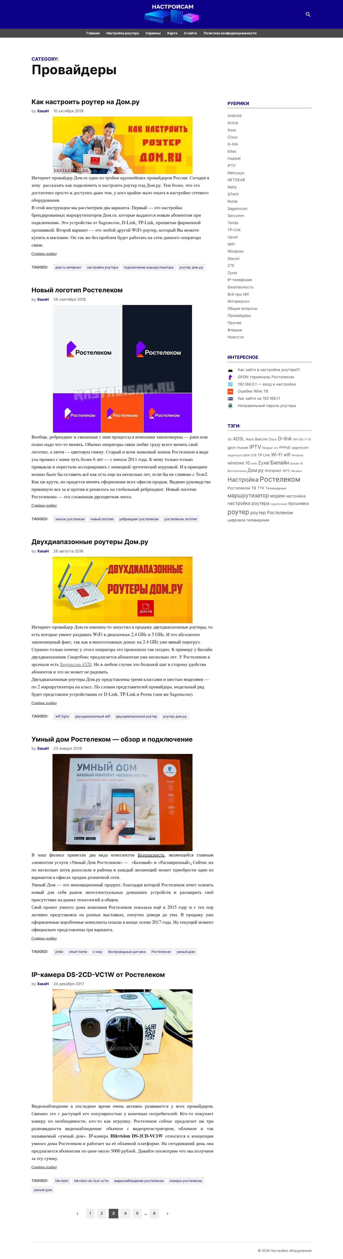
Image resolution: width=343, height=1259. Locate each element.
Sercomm (236, 215)
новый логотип (102, 519)
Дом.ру (255, 470)
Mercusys (236, 172)
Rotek (233, 201)
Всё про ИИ (238, 294)
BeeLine (261, 439)
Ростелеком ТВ (242, 488)
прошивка (298, 503)
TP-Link (234, 229)
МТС (286, 471)
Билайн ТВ (296, 463)
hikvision (61, 1181)
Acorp (233, 122)
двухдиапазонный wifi (92, 716)
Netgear (267, 447)
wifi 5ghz (62, 716)
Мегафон (296, 471)
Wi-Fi (276, 454)
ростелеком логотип (180, 519)
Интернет (273, 470)
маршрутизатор (248, 495)
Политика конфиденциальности (230, 33)
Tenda (233, 222)
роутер (238, 512)
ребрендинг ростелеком (139, 519)
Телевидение (276, 488)
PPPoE (284, 447)
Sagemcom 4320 (75, 664)
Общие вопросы (242, 308)
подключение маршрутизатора (149, 267)
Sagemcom (237, 208)
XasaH (43, 111)
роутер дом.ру (191, 267)
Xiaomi (233, 258)
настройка (295, 496)
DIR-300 (298, 439)
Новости (236, 337)
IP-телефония (240, 279)
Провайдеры (239, 315)
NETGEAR (236, 179)
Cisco (233, 137)
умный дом (186, 952)
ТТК (260, 488)
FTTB (307, 439)
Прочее (234, 322)
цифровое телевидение (248, 520)
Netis (232, 187)
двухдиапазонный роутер (136, 716)
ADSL (239, 439)
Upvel (233, 237)
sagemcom (300, 447)
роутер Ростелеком (271, 512)
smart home (78, 952)
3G (230, 439)
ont (276, 447)
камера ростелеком (186, 1181)
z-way (97, 952)
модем (277, 496)
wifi (287, 454)
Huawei (234, 158)
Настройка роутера (122, 33)
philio (59, 952)
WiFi (231, 244)
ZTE (231, 265)
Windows (236, 251)
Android (235, 115)
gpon (232, 447)
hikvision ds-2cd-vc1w (91, 1181)
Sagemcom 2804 (239, 455)
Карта (172, 33)
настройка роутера (102, 267)
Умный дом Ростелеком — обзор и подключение (112, 739)
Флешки (235, 330)
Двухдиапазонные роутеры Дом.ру (90, 542)
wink (254, 463)
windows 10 (239, 462)
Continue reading (52, 254)
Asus (232, 129)
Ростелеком (161, 952)
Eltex (232, 151)
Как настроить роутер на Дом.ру (86, 102)
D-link (233, 144)
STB (253, 455)
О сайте (190, 33)
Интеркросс (239, 301)
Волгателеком (237, 471)
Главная (93, 33)
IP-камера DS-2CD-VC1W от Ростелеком (98, 975)
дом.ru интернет (68, 267)
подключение (279, 504)
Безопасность (240, 287)
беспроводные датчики (127, 952)
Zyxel (232, 272)
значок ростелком (70, 519)
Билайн (279, 462)
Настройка (243, 479)
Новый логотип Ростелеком (77, 290)
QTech (233, 194)
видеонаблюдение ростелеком (139, 1181)
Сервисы (153, 33)
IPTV (232, 165)
